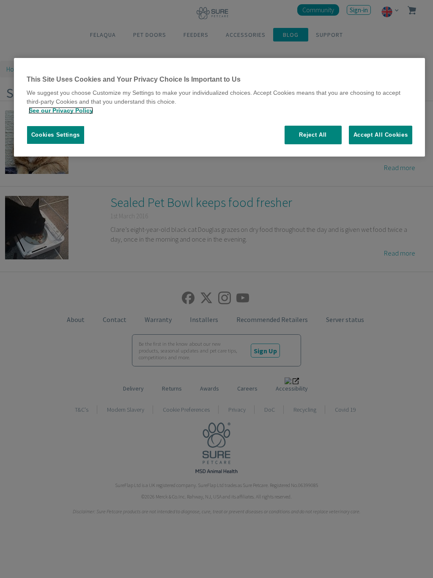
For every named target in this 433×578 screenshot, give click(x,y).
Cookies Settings (55, 135)
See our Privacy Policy (61, 110)
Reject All (313, 135)
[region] (219, 107)
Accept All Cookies (381, 135)
